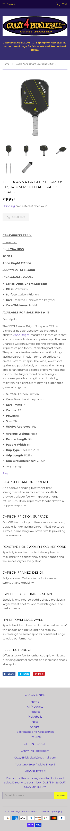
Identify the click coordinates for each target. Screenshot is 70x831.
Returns (35, 736)
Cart (64, 4)
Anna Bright (21, 335)
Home (6, 63)
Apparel (35, 726)
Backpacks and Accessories (35, 731)
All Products (35, 706)
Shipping (9, 206)
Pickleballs (35, 716)
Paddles (35, 711)
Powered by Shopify (51, 811)
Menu (11, 4)
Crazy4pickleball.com (25, 811)
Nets (35, 721)
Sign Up (61, 795)
